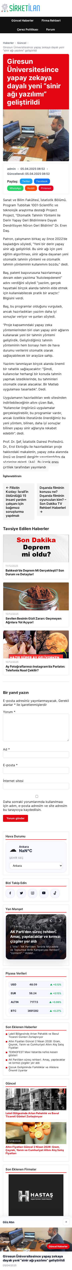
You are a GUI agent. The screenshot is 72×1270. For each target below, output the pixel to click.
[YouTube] (43, 893)
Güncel (21, 42)
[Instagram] (32, 893)
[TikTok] (55, 893)
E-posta (10, 765)
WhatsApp (15, 188)
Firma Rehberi (51, 20)
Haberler (8, 42)
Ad (6, 749)
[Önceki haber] (51, 920)
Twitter (26, 181)
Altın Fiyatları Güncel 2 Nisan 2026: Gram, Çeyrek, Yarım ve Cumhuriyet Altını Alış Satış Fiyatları (36, 1044)
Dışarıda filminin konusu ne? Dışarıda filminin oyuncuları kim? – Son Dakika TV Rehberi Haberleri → (53, 500)
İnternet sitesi (13, 781)
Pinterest (46, 188)
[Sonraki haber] (59, 920)
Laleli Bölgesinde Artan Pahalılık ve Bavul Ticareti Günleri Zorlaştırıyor (34, 1035)
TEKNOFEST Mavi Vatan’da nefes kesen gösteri (33, 1053)
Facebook (42, 181)
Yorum (9, 712)
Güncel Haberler (22, 20)
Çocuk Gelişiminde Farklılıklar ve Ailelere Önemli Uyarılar (34, 1069)
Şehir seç (16, 857)
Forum (50, 29)
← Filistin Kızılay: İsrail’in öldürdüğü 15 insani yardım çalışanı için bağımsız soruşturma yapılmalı (17, 502)
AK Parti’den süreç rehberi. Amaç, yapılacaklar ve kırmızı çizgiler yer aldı (37, 1061)
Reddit (31, 188)
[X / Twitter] (21, 893)
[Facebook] (10, 893)
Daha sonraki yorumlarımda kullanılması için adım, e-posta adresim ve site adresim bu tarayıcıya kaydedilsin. (35, 806)
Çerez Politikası (27, 29)
